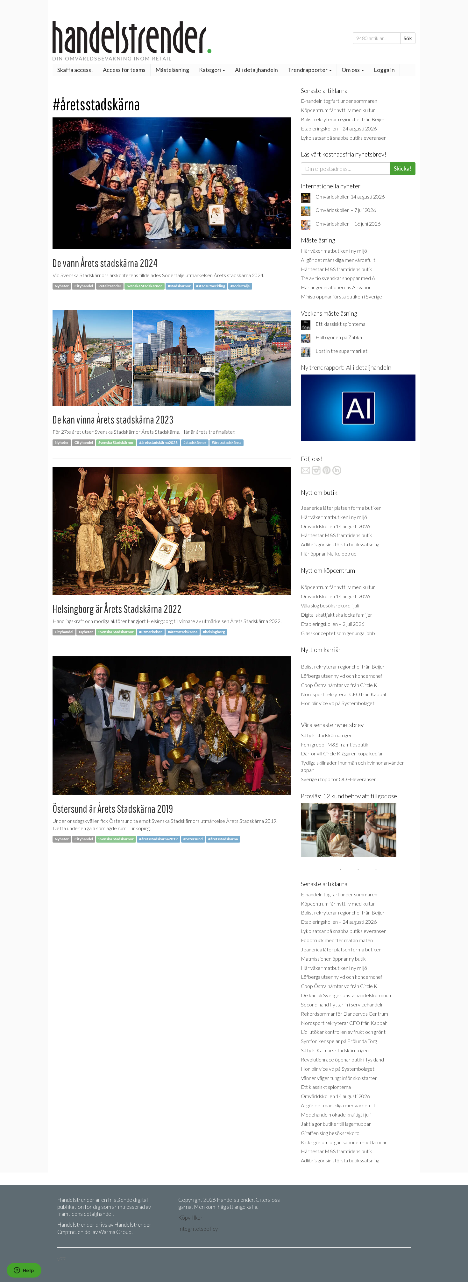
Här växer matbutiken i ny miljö (334, 251)
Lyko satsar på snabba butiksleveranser (343, 138)
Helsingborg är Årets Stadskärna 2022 (117, 609)
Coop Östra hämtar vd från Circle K (339, 685)
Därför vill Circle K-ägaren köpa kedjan (342, 753)
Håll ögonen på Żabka (339, 337)
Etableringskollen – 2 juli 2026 (332, 624)
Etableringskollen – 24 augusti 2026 (339, 128)
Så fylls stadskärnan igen (326, 735)
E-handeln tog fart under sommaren (339, 101)
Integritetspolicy (198, 1228)
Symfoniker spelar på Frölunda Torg (339, 1041)
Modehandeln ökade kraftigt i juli (336, 1114)
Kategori (210, 69)
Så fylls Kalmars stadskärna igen (335, 1050)
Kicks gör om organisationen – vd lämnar (344, 1142)
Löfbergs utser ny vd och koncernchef (341, 676)
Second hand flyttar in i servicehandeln (342, 1004)
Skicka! (402, 168)
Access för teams (124, 69)
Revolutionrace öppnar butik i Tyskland (342, 1059)
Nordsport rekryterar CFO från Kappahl (344, 694)
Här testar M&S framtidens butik (336, 269)
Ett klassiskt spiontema (340, 324)
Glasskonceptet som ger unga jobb (338, 633)
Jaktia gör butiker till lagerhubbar (336, 1124)
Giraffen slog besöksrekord (330, 1133)
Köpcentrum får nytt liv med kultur (338, 110)
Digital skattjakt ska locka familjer (336, 615)
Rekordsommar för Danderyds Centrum (344, 1014)
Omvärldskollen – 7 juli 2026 (346, 210)
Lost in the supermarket (341, 351)
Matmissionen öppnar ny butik (333, 959)
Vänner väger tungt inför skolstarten (339, 1078)
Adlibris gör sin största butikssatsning (340, 544)
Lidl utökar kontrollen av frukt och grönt (343, 1032)
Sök (408, 38)
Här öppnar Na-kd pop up (329, 553)
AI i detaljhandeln (256, 69)
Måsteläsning (172, 69)
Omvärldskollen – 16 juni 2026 (348, 224)
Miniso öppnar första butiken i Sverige (341, 296)
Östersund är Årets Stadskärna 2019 (113, 808)
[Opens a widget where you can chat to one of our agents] (23, 1271)
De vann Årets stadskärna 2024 (105, 263)
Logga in (384, 69)
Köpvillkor (190, 1217)
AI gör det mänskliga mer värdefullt (338, 260)
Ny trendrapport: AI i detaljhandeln (346, 367)
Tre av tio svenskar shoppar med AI (339, 278)
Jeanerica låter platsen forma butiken (341, 508)
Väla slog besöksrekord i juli (330, 605)
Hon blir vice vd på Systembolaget (337, 703)
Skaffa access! (75, 69)
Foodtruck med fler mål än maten (337, 940)
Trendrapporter (308, 69)
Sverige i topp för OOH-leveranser (338, 779)
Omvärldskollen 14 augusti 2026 (350, 196)
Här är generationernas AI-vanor (336, 287)
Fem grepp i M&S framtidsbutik (334, 744)
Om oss (351, 69)
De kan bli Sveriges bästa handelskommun (346, 995)
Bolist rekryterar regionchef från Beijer (343, 119)
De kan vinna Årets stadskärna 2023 (113, 419)
